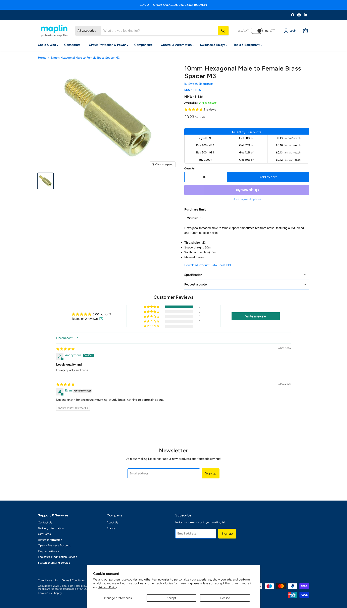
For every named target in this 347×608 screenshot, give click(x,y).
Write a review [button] (255, 316)
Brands (111, 528)
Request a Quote (48, 551)
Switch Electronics (200, 84)
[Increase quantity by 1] (219, 177)
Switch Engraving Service (54, 562)
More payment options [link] (247, 199)
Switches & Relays (213, 45)
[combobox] (159, 30)
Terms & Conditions (73, 580)
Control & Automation (176, 45)
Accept (171, 598)
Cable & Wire (47, 45)
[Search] (223, 30)
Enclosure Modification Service (57, 557)
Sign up (210, 473)
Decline (225, 598)
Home (42, 57)
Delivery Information (51, 528)
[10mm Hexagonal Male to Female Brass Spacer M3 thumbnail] (45, 181)
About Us (112, 522)
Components (143, 45)
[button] (193, 109)
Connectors (72, 45)
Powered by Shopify (50, 593)
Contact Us (45, 522)
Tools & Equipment (247, 45)
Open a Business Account (54, 545)
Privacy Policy (107, 587)
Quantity (189, 168)
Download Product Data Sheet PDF (208, 265)
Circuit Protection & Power (108, 45)
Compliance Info (48, 580)
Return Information (50, 540)
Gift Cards (44, 534)
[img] (65, 349)
